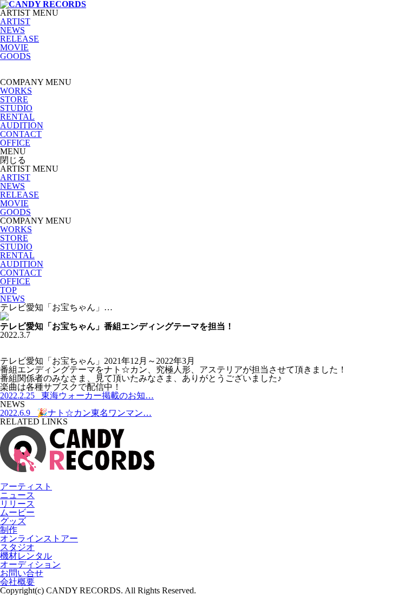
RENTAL (17, 116)
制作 (8, 529)
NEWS (12, 30)
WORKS (16, 90)
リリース (17, 503)
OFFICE (15, 142)
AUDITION (21, 125)
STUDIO (16, 108)
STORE (14, 99)
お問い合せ (21, 573)
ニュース (17, 495)
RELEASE (19, 38)
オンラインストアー (39, 538)
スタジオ (17, 547)
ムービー (17, 512)
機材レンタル (26, 555)
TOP (8, 290)
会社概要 (17, 581)
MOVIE (14, 47)
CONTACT (21, 134)
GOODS (15, 56)
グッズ (13, 521)
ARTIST (15, 21)
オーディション (30, 564)
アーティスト (26, 486)
